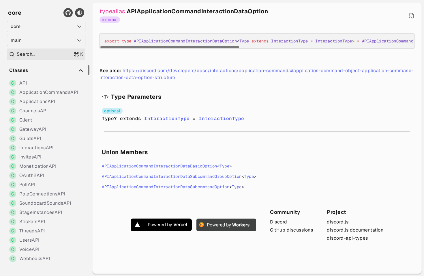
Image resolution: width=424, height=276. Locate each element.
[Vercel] (161, 225)
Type (224, 166)
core (14, 12)
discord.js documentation (355, 230)
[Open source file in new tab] (411, 15)
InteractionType (167, 118)
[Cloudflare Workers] (226, 225)
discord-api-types (347, 238)
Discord (278, 222)
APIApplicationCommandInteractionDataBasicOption (159, 166)
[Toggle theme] (79, 12)
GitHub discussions (291, 230)
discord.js (337, 222)
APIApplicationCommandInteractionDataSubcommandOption (165, 186)
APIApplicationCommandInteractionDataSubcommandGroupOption (172, 176)
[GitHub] (68, 12)
